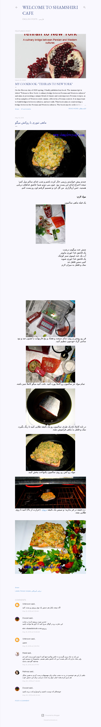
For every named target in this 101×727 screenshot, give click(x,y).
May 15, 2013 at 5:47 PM (30, 665)
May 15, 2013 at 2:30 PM (30, 646)
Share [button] (17, 109)
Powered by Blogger (52, 715)
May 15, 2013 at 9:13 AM (30, 611)
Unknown (26, 604)
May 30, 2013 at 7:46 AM (31, 681)
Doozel (25, 618)
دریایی (39, 591)
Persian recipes (25, 591)
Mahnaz (25, 671)
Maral (24, 653)
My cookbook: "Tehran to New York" (44, 84)
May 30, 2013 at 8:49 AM (31, 695)
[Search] (84, 6)
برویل (45, 509)
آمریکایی (34, 591)
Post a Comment (22, 701)
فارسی (41, 19)
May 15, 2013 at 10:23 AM (31, 632)
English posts (29, 19)
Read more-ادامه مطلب (77, 108)
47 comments (26, 109)
